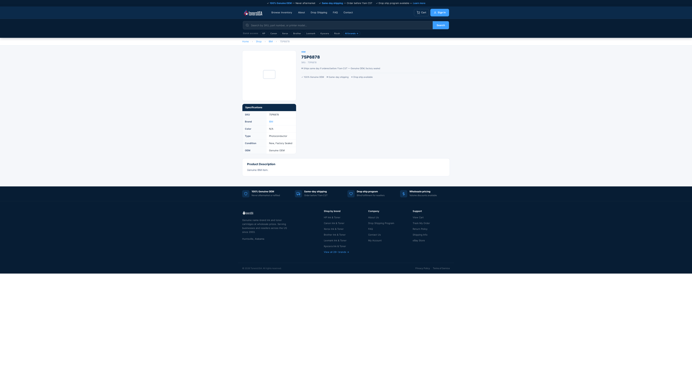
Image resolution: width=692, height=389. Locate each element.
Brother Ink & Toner (335, 234)
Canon (273, 33)
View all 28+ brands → (336, 252)
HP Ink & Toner (332, 217)
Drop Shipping (319, 12)
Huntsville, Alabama (253, 238)
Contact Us (374, 234)
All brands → (351, 33)
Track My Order (421, 223)
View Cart (418, 217)
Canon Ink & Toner (334, 223)
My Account (375, 240)
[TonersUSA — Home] (253, 13)
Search (441, 25)
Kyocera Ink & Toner (335, 246)
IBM (271, 121)
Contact (348, 12)
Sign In (442, 12)
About (301, 12)
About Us (373, 217)
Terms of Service (441, 268)
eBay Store (419, 240)
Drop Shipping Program (381, 223)
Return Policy (420, 228)
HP (263, 33)
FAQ (335, 12)
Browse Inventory (281, 12)
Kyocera (324, 33)
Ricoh (337, 33)
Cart (423, 12)
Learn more (419, 3)
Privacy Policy (422, 268)
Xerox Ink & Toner (334, 228)
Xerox (285, 33)
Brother (297, 33)
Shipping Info (420, 234)
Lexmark (310, 33)
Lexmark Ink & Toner (335, 240)
